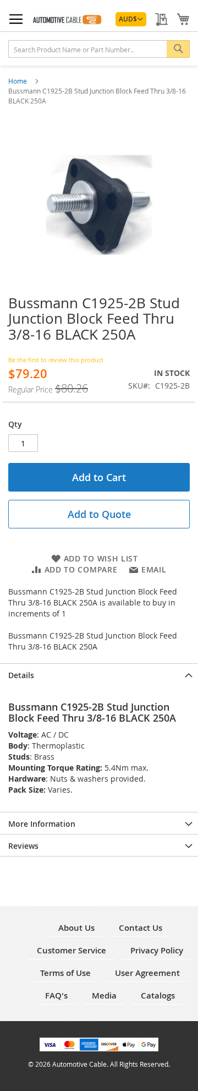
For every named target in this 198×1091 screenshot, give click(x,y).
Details (21, 675)
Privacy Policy (156, 950)
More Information (41, 824)
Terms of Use (65, 973)
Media (104, 995)
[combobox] (99, 49)
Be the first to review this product (55, 360)
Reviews (23, 846)
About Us (76, 928)
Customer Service (71, 950)
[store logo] (66, 18)
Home (18, 81)
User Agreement (147, 973)
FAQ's (56, 995)
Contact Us (140, 928)
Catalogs (158, 995)
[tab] (99, 674)
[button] (131, 19)
